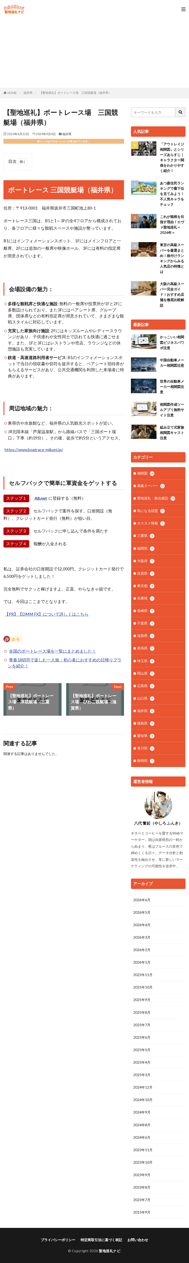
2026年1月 (142, 962)
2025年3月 (142, 1075)
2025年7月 (142, 1025)
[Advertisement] (94, 53)
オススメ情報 (150, 523)
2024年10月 (143, 1100)
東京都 (145, 586)
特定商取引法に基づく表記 (101, 1240)
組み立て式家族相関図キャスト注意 (172, 432)
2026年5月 (142, 912)
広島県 (145, 686)
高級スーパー (150, 486)
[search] (180, 112)
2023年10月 (143, 1162)
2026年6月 (142, 900)
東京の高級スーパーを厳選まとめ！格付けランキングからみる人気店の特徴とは (172, 258)
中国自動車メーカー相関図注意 (172, 362)
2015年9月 (142, 1212)
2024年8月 (142, 1125)
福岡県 (145, 548)
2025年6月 (142, 1037)
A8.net (41, 498)
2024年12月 (143, 1087)
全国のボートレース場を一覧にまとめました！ (52, 651)
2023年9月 (142, 1175)
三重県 (145, 535)
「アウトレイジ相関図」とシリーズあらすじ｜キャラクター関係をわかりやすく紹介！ (172, 157)
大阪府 (145, 561)
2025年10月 (143, 987)
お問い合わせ (137, 1240)
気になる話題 (150, 510)
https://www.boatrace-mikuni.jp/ (34, 449)
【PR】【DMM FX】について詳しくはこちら (47, 614)
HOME (12, 93)
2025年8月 (142, 1012)
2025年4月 (142, 1062)
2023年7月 (142, 1200)
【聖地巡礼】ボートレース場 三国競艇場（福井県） (75, 92)
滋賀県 (145, 635)
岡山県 (145, 673)
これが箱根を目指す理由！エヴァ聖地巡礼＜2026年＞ (172, 224)
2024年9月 (142, 1112)
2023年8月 (142, 1187)
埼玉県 (145, 661)
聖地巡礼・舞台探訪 (155, 498)
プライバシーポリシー (58, 1240)
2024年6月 (142, 1137)
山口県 (145, 698)
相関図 (145, 473)
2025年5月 (142, 1050)
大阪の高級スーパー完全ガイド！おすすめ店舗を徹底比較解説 (172, 294)
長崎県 (145, 611)
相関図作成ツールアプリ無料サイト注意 (172, 409)
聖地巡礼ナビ (109, 1251)
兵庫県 (145, 598)
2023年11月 (143, 1150)
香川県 (145, 748)
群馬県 (145, 648)
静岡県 (145, 760)
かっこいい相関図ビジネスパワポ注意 (172, 342)
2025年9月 (142, 1000)
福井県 (28, 92)
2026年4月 (142, 925)
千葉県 (145, 623)
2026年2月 (142, 950)
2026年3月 (142, 937)
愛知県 (145, 735)
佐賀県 (145, 573)
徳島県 (145, 723)
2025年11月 (143, 975)
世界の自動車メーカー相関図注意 (172, 386)
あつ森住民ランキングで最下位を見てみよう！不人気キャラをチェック (172, 193)
